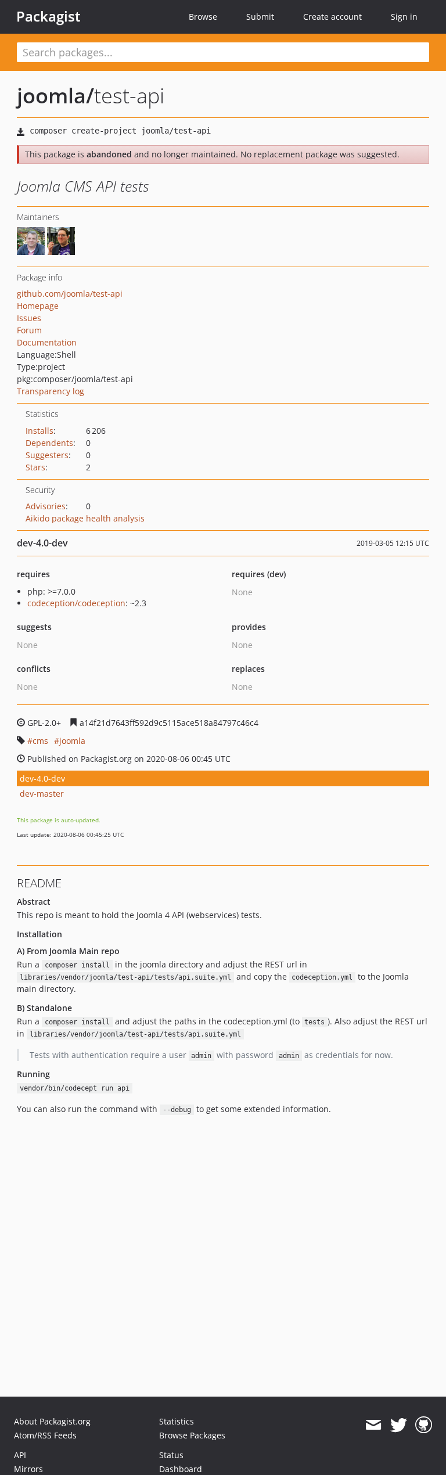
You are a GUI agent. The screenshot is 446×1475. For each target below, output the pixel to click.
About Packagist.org (52, 1421)
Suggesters (47, 455)
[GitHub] (423, 1425)
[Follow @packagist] (398, 1425)
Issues (29, 317)
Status (171, 1454)
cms (40, 740)
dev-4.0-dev (42, 778)
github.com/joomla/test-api (70, 293)
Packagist (48, 16)
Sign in (404, 16)
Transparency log (50, 391)
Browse (203, 16)
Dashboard (180, 1468)
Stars (35, 467)
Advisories (46, 506)
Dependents (49, 442)
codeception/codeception (76, 603)
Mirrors (28, 1468)
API (20, 1454)
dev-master (42, 793)
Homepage (38, 305)
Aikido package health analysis (85, 518)
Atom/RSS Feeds (45, 1435)
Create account (332, 16)
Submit (260, 16)
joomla (72, 740)
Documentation (47, 342)
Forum (29, 330)
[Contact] (373, 1425)
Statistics (176, 1421)
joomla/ (55, 95)
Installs (39, 430)
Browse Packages (192, 1435)
